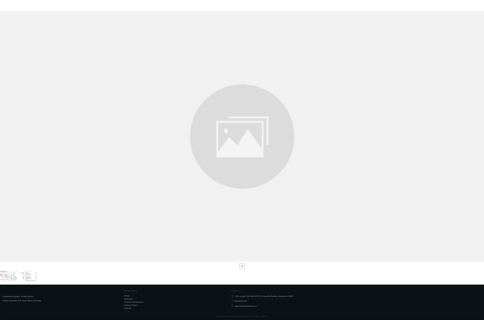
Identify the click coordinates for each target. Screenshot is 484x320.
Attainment (128, 299)
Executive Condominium (133, 302)
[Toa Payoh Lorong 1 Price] (242, 136)
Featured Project (130, 305)
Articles (127, 296)
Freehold (127, 308)
